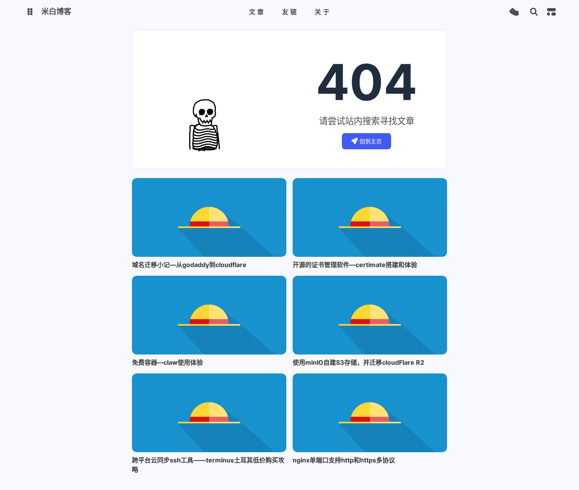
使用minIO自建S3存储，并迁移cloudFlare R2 (358, 362)
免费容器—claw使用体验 (167, 362)
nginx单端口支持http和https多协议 (344, 460)
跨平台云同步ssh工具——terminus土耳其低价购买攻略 (208, 464)
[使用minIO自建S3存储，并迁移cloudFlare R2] (370, 315)
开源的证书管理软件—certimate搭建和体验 (355, 265)
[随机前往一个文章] (514, 12)
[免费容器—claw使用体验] (209, 315)
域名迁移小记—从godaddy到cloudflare (189, 265)
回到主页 (371, 141)
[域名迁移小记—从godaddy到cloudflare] (209, 217)
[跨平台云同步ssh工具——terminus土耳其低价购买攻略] (209, 412)
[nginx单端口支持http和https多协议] (370, 412)
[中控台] (551, 11)
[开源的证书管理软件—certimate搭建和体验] (370, 217)
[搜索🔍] (534, 12)
